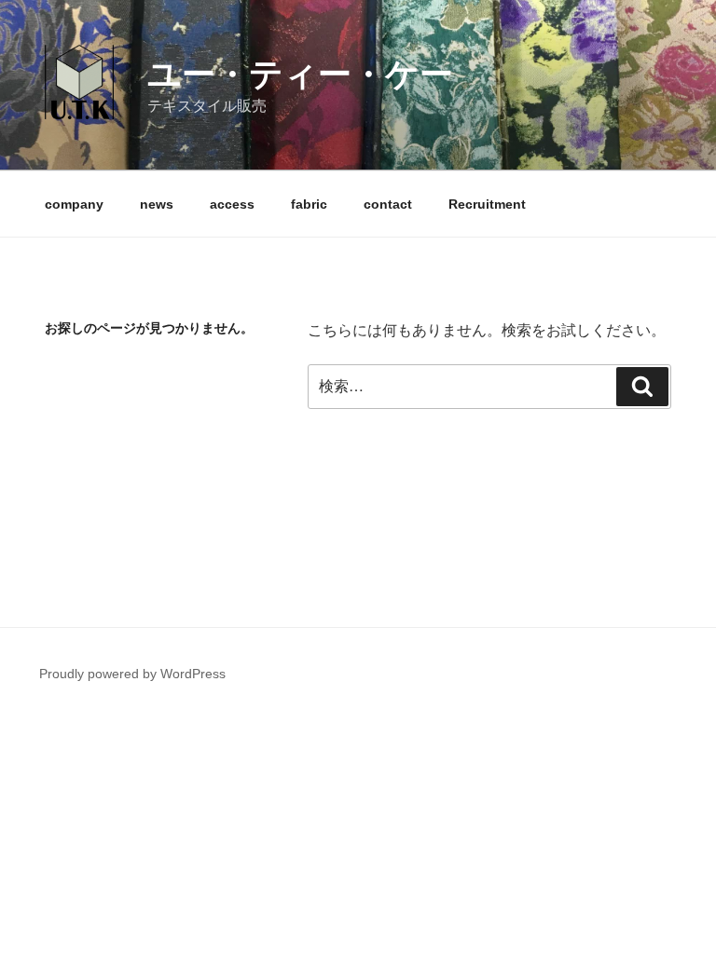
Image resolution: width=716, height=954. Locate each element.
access (232, 204)
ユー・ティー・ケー (300, 74)
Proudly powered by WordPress (132, 673)
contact (388, 204)
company (74, 204)
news (156, 204)
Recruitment (487, 204)
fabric (309, 204)
